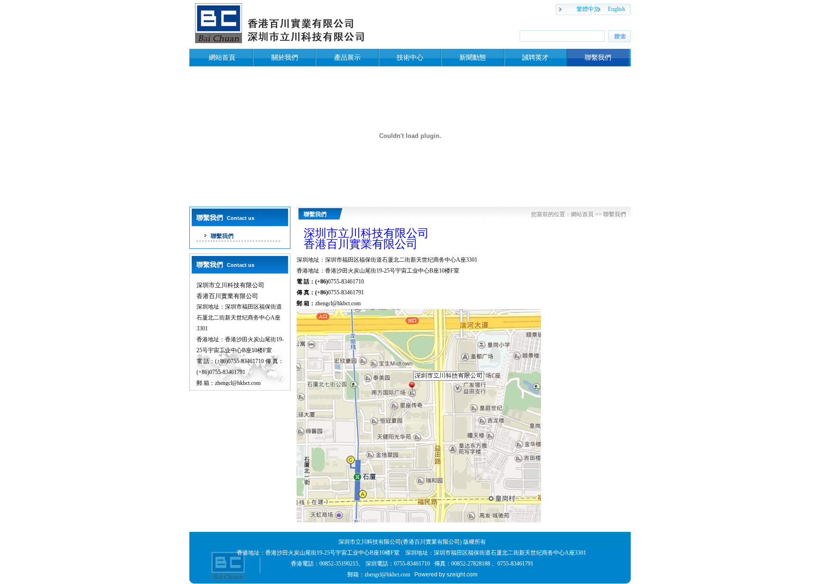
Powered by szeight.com (445, 574)
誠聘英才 (535, 57)
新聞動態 (472, 57)
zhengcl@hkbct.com (338, 303)
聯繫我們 (598, 57)
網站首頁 (222, 57)
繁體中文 (588, 9)
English (616, 9)
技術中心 (410, 57)
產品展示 (347, 57)
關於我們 (284, 57)
